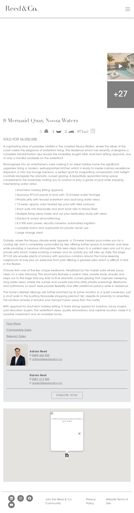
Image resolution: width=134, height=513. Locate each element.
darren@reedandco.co (47, 383)
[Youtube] (11, 505)
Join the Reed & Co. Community (58, 501)
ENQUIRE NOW (67, 395)
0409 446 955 (40, 355)
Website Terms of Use (117, 501)
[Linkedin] (11, 498)
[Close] (79, 433)
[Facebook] (29, 498)
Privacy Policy (91, 501)
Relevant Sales (16, 336)
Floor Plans (14, 324)
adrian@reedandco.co (47, 359)
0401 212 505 (40, 379)
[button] (67, 455)
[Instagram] (20, 498)
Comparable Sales (19, 330)
